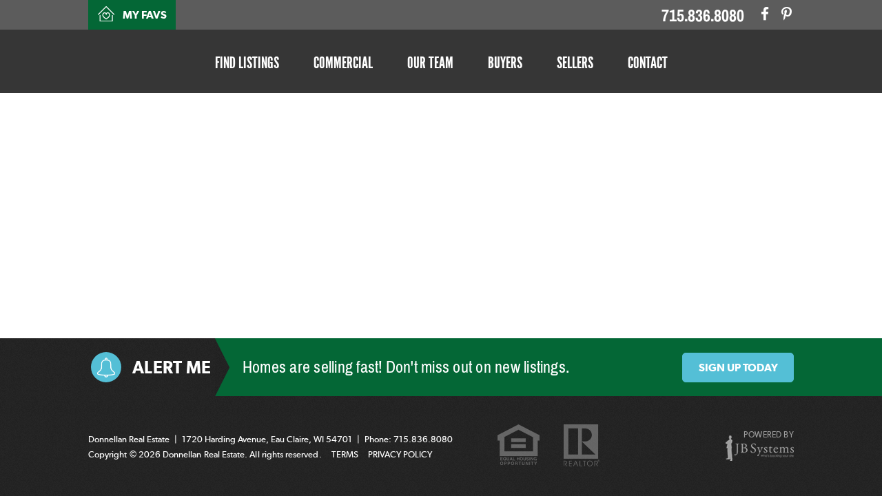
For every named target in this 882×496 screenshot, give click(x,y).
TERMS (344, 454)
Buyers (505, 62)
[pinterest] (786, 13)
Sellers (575, 62)
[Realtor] (581, 446)
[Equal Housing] (519, 446)
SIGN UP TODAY (738, 367)
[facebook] (765, 13)
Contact (648, 62)
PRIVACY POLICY (400, 454)
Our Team (430, 62)
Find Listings (247, 62)
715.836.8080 (703, 16)
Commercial (343, 62)
